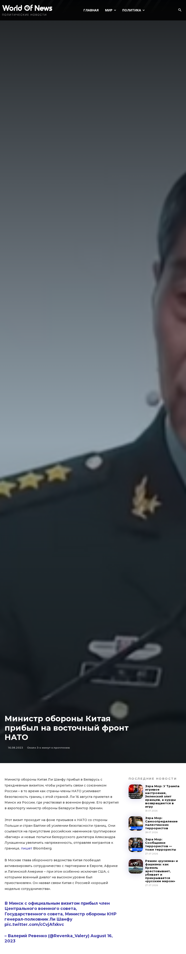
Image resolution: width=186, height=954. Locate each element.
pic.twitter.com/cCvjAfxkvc (34, 924)
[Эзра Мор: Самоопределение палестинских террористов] (136, 823)
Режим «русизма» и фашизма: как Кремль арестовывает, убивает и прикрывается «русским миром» (161, 871)
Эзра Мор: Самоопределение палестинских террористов (161, 823)
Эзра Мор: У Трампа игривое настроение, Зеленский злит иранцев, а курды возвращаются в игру (162, 796)
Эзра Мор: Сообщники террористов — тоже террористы (160, 844)
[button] (180, 10)
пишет (26, 848)
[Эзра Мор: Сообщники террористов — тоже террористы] (136, 845)
